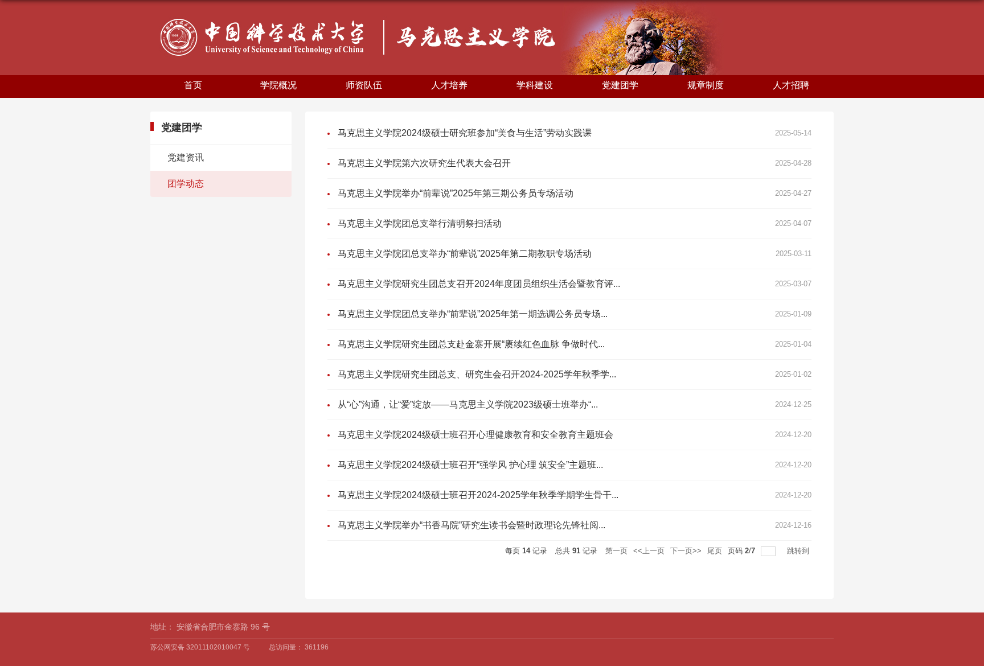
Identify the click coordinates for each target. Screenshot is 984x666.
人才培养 (449, 85)
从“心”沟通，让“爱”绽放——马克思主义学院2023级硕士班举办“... (468, 404)
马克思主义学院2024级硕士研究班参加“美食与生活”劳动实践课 (465, 133)
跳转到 (799, 550)
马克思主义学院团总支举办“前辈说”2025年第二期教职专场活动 (465, 253)
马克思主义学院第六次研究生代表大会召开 (424, 163)
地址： (162, 626)
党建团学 (620, 85)
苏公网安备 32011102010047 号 (200, 647)
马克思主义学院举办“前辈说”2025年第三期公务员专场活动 (455, 193)
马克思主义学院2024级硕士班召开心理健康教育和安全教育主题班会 (475, 434)
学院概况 (278, 85)
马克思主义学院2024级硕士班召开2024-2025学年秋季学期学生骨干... (478, 495)
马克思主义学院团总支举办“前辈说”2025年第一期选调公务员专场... (473, 314)
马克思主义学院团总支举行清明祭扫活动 (420, 223)
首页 (193, 85)
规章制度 (705, 85)
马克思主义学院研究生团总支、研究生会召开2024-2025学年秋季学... (477, 374)
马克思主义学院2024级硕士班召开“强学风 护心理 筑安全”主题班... (470, 465)
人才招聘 (791, 85)
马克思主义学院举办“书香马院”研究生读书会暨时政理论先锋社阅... (471, 525)
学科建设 (534, 85)
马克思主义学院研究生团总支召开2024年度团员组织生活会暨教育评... (479, 284)
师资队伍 (364, 85)
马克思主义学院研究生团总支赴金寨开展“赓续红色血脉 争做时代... (471, 344)
